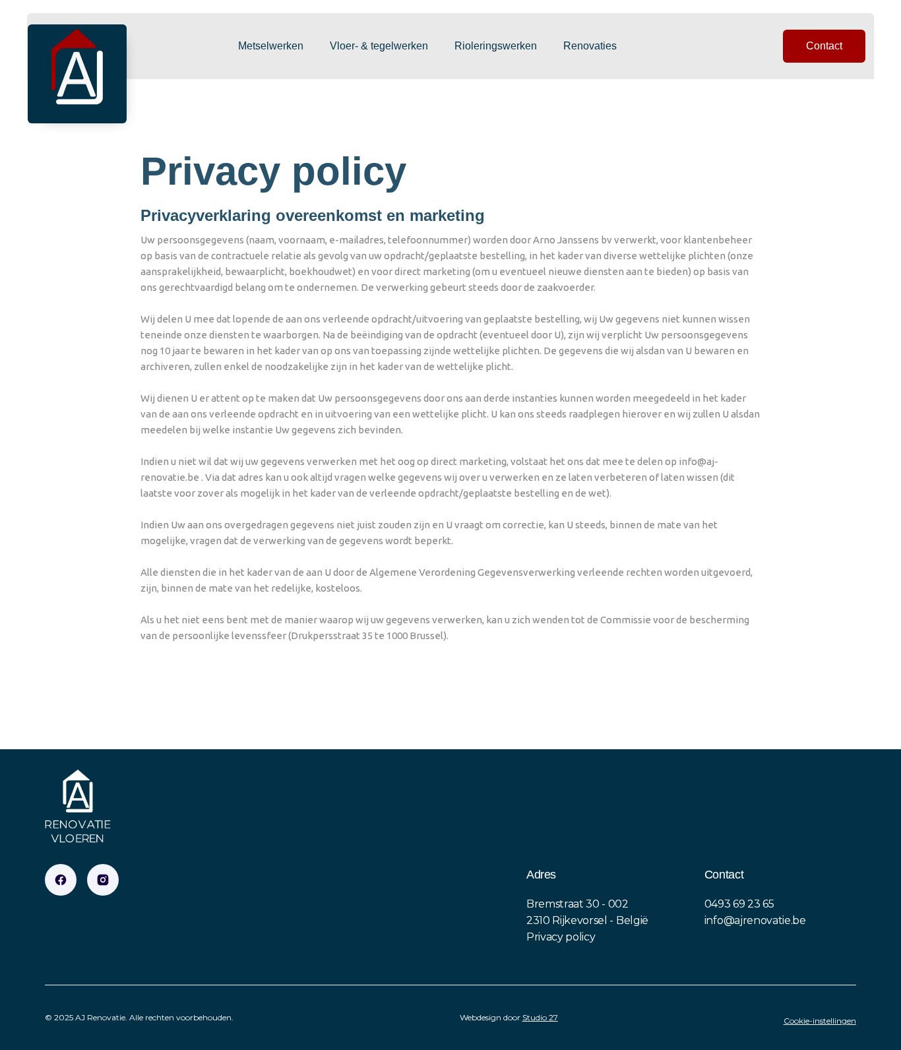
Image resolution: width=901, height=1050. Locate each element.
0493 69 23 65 (739, 904)
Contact (824, 45)
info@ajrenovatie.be (755, 920)
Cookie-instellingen (820, 1021)
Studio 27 (540, 1017)
